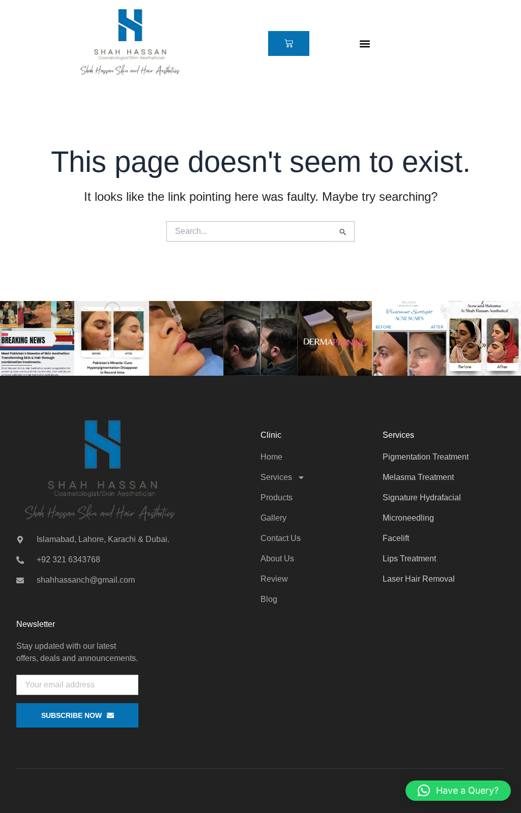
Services (276, 477)
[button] (364, 43)
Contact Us (280, 538)
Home (271, 457)
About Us (277, 558)
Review (274, 579)
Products (276, 497)
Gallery (273, 518)
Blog (268, 599)
